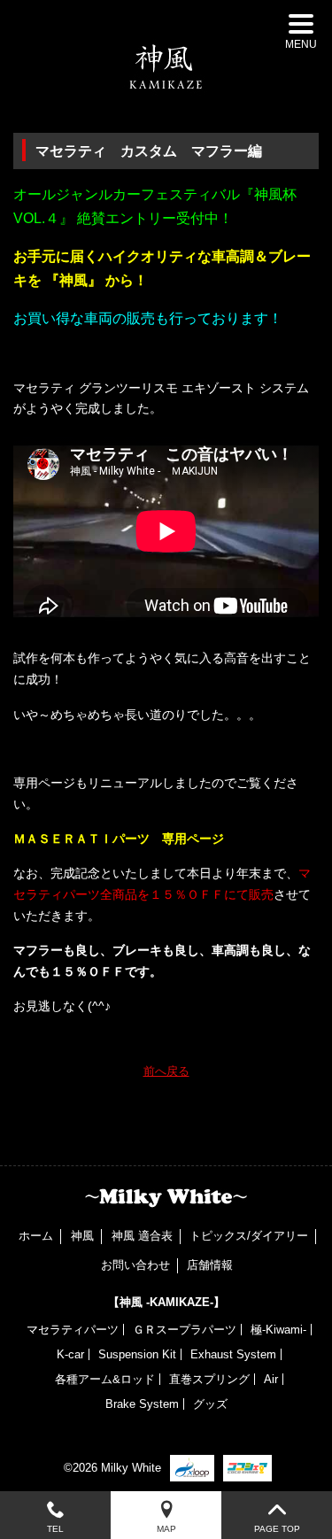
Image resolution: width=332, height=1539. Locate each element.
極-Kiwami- (278, 1329)
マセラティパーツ (73, 1329)
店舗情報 (210, 1265)
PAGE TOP (277, 1529)
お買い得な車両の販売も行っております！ (147, 318)
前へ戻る (166, 1071)
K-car (70, 1354)
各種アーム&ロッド (105, 1379)
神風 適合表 (142, 1235)
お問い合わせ (135, 1265)
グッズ (210, 1404)
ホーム (36, 1235)
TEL (55, 1529)
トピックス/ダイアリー (248, 1235)
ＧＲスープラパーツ (184, 1329)
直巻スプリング (209, 1379)
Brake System (142, 1404)
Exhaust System (233, 1354)
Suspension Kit (137, 1354)
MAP (166, 1529)
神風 (82, 1235)
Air (271, 1379)
